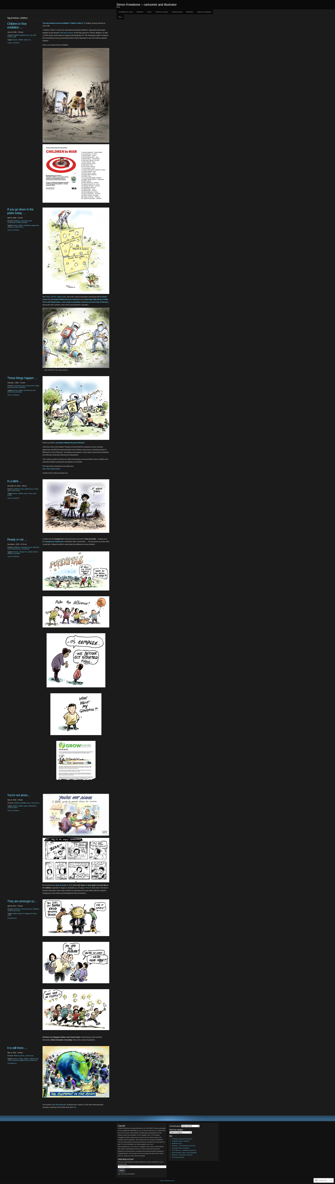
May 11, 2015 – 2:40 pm (15, 1052)
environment (28, 390)
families (20, 806)
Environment (11, 222)
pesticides (24, 222)
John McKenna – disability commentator (184, 1150)
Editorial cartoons (177, 12)
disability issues (25, 803)
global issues (25, 35)
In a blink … (14, 481)
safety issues (19, 227)
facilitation (36, 909)
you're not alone (12, 807)
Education (36, 547)
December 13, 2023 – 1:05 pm (17, 486)
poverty (18, 549)
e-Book (87, 888)
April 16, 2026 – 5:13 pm (15, 218)
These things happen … (22, 378)
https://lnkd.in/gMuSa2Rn (51, 469)
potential (17, 553)
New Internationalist (59, 1105)
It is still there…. (17, 1048)
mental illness (32, 806)
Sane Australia (60, 885)
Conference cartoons (161, 12)
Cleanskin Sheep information (180, 1148)
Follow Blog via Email (125, 1159)
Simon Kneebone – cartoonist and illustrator (146, 4)
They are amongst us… (22, 901)
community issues (26, 221)
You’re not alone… (18, 795)
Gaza (30, 493)
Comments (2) (12, 918)
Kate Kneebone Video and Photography (184, 1152)
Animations (139, 12)
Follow (122, 1170)
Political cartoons (19, 1055)
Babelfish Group (177, 1143)
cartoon (15, 40)
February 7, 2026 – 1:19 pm (16, 382)
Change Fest (23, 552)
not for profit (11, 549)
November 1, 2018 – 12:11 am (17, 544)
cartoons (15, 552)
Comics (149, 12)
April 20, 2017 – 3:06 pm (15, 906)
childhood (17, 35)
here (74, 1107)
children (20, 40)
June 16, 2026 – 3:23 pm (15, 32)
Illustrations (189, 12)
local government (12, 387)
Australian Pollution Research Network (65, 299)
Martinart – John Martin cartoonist (182, 1155)
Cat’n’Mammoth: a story (125, 12)
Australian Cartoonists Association (182, 1139)
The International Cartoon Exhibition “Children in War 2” (63, 23)
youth (14, 36)
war (31, 35)
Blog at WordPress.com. (167, 1180)
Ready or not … (17, 539)
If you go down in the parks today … (20, 211)
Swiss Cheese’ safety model (56, 297)
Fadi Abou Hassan (66, 33)
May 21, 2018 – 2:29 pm (15, 800)
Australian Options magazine (180, 1141)
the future (34, 913)
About (120, 17)
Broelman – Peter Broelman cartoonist (183, 1145)
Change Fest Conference (54, 542)
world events (16, 490)
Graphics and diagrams (204, 12)
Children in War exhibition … (17, 25)
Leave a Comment (13, 43)
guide (25, 806)
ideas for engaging (24, 913)
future (26, 40)
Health (18, 222)
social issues (25, 549)
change (20, 1058)
